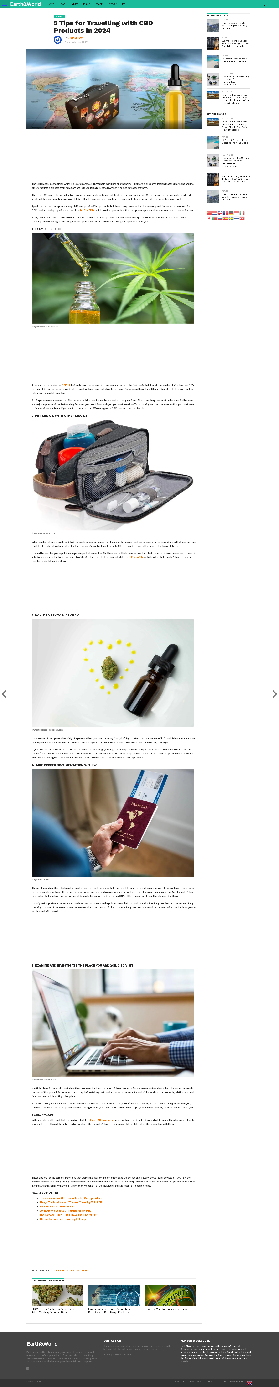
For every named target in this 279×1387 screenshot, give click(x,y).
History (112, 4)
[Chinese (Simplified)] (209, 213)
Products (62, 1270)
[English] (220, 213)
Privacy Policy (195, 1382)
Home (50, 4)
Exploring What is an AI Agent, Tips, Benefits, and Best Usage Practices (109, 1311)
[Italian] (242, 213)
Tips (71, 1270)
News (62, 4)
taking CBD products (100, 1119)
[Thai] (236, 218)
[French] (225, 213)
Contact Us (211, 1382)
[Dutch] (214, 213)
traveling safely (134, 556)
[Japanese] (209, 218)
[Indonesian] (236, 213)
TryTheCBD (87, 210)
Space (99, 4)
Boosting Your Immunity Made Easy (166, 1309)
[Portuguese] (214, 218)
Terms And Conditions (232, 1382)
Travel (87, 4)
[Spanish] (225, 218)
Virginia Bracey (75, 37)
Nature (74, 4)
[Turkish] (242, 218)
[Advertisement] (114, 158)
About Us (179, 1382)
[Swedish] (231, 218)
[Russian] (220, 218)
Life (123, 4)
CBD (53, 1270)
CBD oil (66, 384)
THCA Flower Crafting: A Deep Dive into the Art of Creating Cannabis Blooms (57, 1311)
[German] (231, 213)
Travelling (81, 1270)
